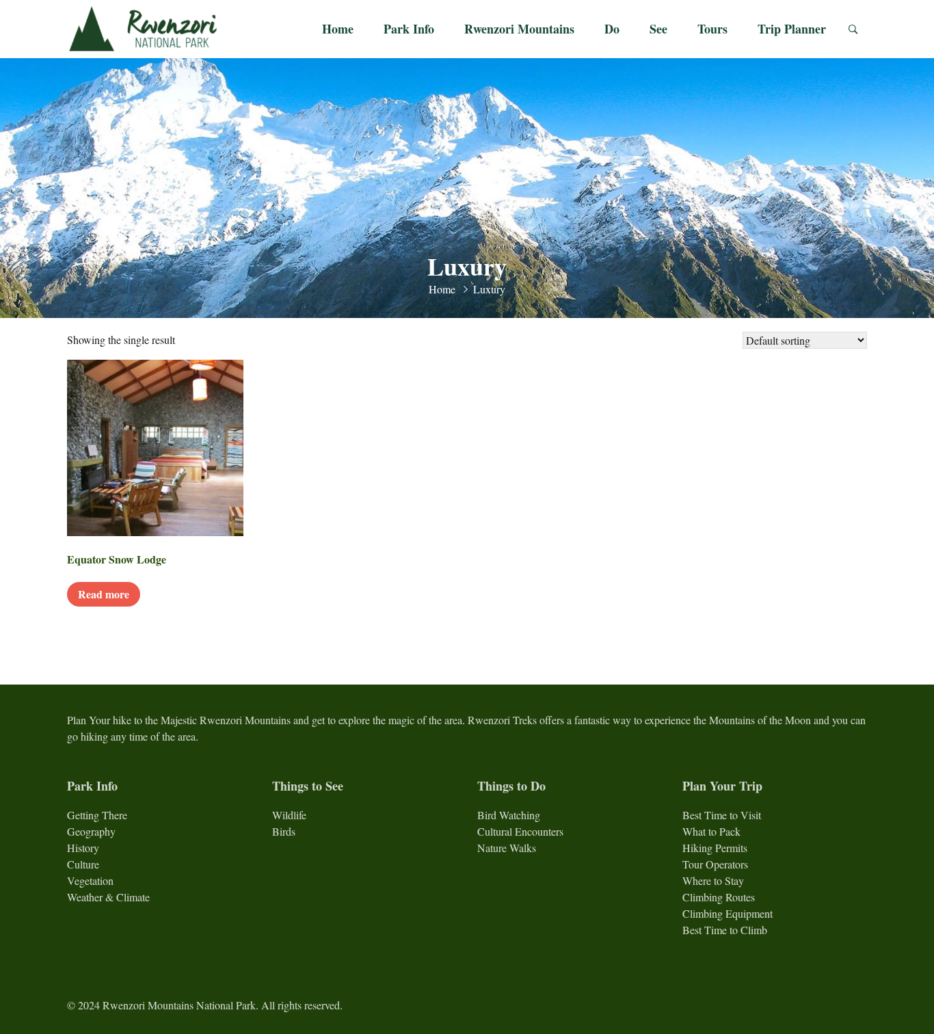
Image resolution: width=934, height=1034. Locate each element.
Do (611, 29)
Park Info (409, 29)
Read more (103, 594)
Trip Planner (792, 29)
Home (337, 29)
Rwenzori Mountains (519, 29)
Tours (712, 29)
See (658, 29)
